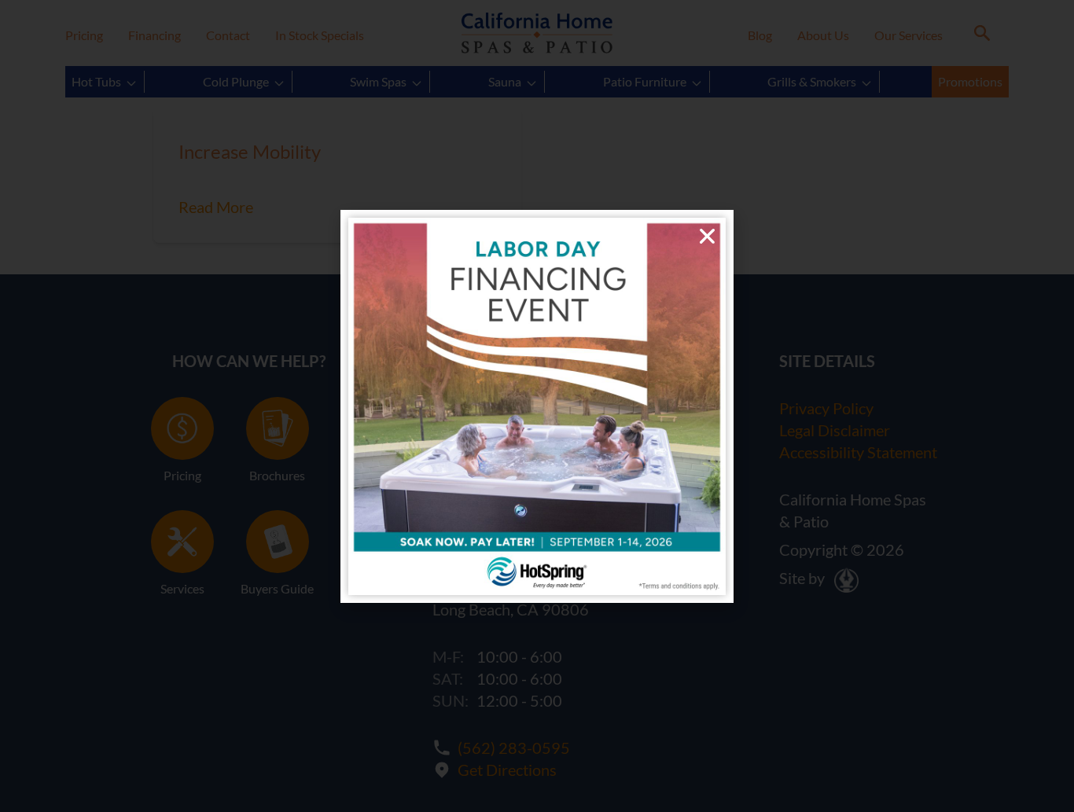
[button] (707, 236)
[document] (537, 406)
